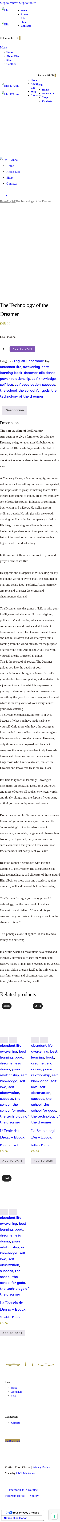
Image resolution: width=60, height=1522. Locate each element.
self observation (28, 385)
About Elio (16, 1391)
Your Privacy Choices (25, 1512)
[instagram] (11, 195)
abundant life (10, 367)
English (11, 201)
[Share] (42, 3)
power (5, 379)
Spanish (5, 1317)
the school (8, 390)
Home (3, 201)
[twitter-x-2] (6, 195)
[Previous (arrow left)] (5, 761)
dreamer (31, 373)
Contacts (15, 1422)
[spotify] (15, 195)
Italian (35, 1145)
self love (6, 385)
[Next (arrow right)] (54, 761)
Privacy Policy (41, 1467)
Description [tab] (15, 410)
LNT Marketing (25, 1473)
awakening (31, 367)
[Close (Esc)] (49, 3)
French (4, 1145)
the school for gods (34, 390)
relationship (20, 379)
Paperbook (35, 361)
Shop (13, 1395)
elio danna (47, 373)
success (48, 385)
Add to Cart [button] (12, 1160)
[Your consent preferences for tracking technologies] (54, 1516)
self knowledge (44, 379)
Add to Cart (22, 349)
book (18, 373)
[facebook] (2, 195)
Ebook (15, 1145)
